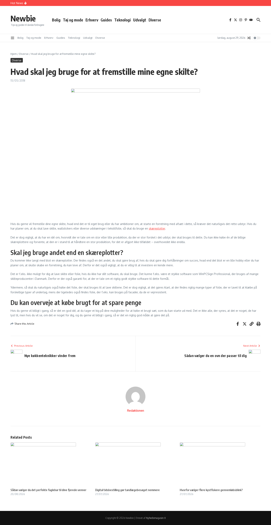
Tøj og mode (73, 19)
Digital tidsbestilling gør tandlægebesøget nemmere (127, 490)
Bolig (56, 19)
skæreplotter (157, 228)
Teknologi (122, 19)
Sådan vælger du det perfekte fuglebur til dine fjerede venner (48, 490)
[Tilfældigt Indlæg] (249, 38)
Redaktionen (135, 410)
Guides (106, 19)
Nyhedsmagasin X (156, 517)
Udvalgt (139, 19)
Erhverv (92, 19)
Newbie (23, 18)
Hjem (14, 53)
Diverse (155, 19)
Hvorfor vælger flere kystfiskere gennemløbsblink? (211, 490)
